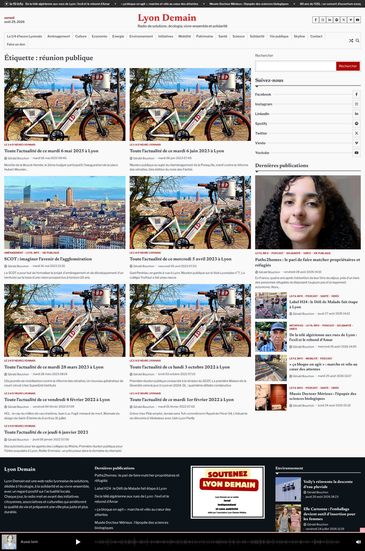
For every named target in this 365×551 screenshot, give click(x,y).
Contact (316, 36)
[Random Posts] (351, 40)
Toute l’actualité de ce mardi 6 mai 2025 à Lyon (51, 151)
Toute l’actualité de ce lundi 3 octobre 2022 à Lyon (180, 367)
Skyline (299, 36)
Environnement (141, 36)
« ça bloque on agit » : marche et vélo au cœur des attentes (112, 3)
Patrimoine (204, 36)
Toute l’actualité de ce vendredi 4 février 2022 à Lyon (57, 400)
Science (239, 36)
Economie (99, 36)
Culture (81, 36)
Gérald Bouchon (18, 158)
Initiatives (165, 36)
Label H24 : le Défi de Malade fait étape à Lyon (131, 488)
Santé (222, 36)
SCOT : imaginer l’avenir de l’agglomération (48, 259)
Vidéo (307, 253)
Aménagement (58, 36)
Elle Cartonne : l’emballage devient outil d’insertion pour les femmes (329, 514)
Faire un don (16, 44)
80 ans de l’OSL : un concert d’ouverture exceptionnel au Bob (293, 3)
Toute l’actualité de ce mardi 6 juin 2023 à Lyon (177, 151)
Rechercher (264, 56)
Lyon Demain (167, 18)
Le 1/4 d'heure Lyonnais (19, 144)
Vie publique (279, 36)
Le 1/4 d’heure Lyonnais (24, 36)
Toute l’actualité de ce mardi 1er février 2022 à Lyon (182, 400)
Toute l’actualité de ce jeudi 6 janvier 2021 (46, 432)
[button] (78, 542)
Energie (118, 36)
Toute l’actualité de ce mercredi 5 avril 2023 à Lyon (181, 259)
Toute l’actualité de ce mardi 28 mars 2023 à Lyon (54, 367)
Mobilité (184, 36)
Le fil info (32, 252)
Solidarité (257, 36)
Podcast (277, 253)
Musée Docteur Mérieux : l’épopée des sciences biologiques (202, 3)
